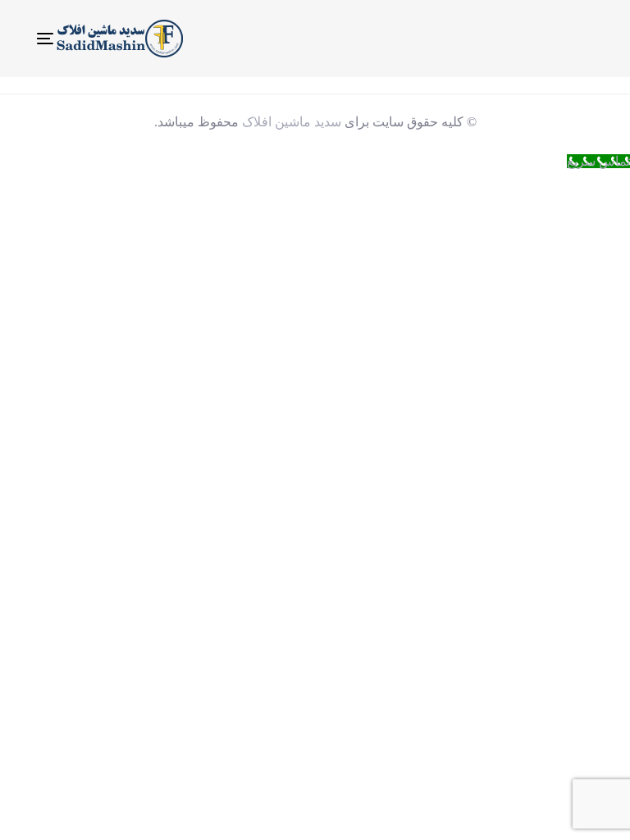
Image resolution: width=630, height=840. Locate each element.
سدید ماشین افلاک (291, 122)
